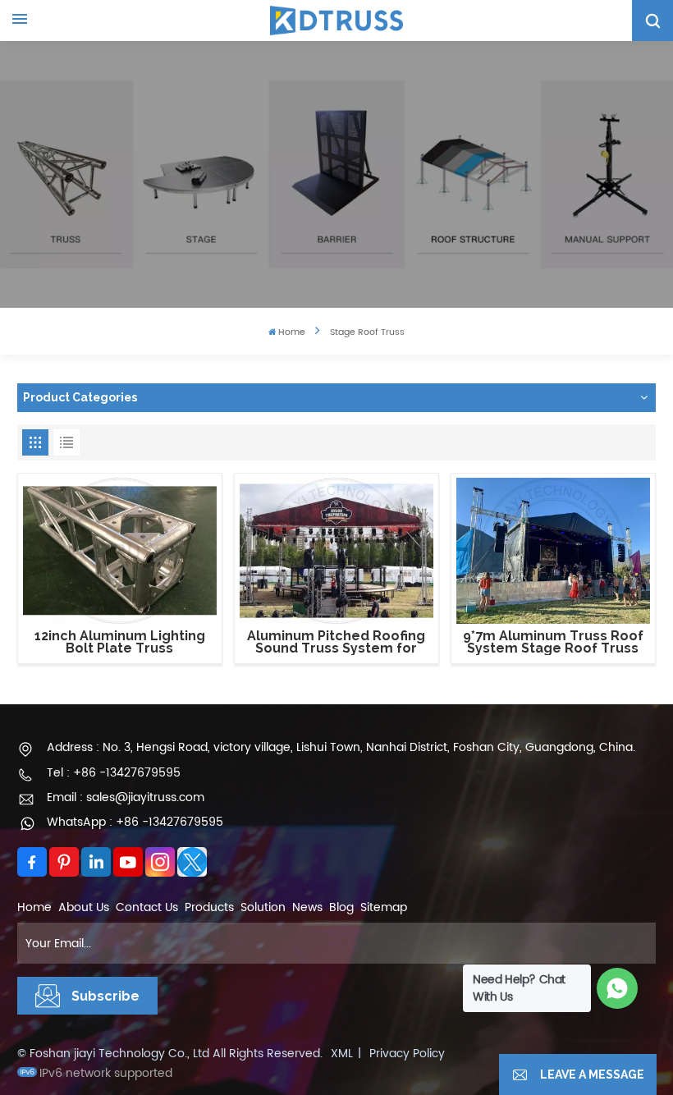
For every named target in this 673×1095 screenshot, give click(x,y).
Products (209, 907)
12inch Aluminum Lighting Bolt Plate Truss (119, 642)
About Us (83, 907)
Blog (341, 907)
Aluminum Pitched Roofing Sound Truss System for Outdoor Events (336, 642)
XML (342, 1053)
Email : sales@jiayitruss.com (125, 797)
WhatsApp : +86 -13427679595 (135, 822)
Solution (263, 907)
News (307, 907)
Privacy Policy (407, 1053)
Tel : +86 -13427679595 (114, 772)
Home (291, 333)
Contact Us (147, 907)
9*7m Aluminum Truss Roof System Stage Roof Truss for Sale (553, 642)
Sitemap (383, 907)
